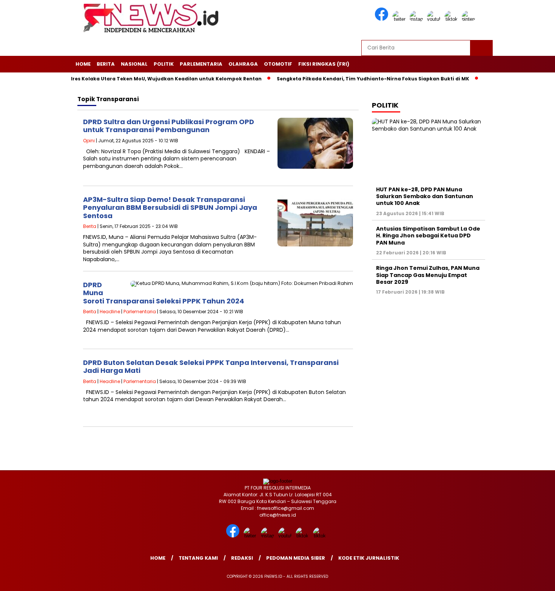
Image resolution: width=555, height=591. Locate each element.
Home (83, 64)
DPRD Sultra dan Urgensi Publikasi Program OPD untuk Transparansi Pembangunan (168, 126)
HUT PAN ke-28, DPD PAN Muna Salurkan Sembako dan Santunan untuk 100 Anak (424, 196)
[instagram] (418, 19)
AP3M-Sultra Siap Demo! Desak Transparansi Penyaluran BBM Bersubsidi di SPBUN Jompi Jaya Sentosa (170, 207)
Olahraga (243, 64)
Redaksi (242, 558)
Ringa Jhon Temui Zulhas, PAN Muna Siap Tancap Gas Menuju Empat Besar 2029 (427, 274)
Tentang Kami (198, 558)
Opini (89, 140)
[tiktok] (452, 19)
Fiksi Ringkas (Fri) (323, 64)
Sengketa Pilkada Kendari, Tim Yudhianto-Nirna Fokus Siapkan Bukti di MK (358, 78)
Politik (164, 64)
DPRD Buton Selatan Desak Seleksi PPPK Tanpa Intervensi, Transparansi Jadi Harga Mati (211, 367)
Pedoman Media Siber (295, 558)
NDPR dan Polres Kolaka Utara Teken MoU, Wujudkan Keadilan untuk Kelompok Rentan (135, 78)
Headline (110, 311)
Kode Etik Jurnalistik (368, 558)
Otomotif (278, 64)
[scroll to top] (532, 579)
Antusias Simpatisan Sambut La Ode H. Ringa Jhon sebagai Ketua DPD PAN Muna (428, 235)
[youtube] (435, 19)
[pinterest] (470, 19)
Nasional (134, 64)
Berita (106, 64)
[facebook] (383, 19)
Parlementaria (201, 64)
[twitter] (400, 19)
